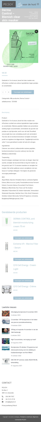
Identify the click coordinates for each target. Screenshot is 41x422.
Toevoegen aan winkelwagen (23, 92)
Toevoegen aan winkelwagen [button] (23, 238)
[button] (36, 31)
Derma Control (24, 98)
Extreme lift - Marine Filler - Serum (25, 246)
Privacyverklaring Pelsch (9, 405)
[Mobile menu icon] (38, 4)
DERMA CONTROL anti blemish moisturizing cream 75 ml (24, 223)
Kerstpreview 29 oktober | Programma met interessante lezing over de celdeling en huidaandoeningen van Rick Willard (24, 349)
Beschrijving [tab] (5, 112)
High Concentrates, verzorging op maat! (23, 339)
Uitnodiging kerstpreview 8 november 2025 (24, 312)
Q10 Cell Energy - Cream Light (24, 267)
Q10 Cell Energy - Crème (24, 286)
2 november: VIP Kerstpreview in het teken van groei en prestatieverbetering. (24, 321)
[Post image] (6, 313)
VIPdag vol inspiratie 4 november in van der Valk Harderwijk (24, 331)
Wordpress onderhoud (26, 417)
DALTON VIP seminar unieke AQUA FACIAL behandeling (24, 361)
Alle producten (14, 98)
